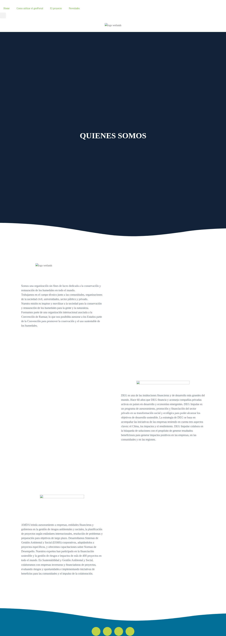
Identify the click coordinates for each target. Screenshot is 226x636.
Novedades (74, 8)
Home (7, 8)
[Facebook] (107, 631)
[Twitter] (96, 631)
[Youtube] (130, 631)
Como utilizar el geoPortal (30, 8)
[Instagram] (118, 631)
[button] (3, 15)
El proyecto (56, 8)
